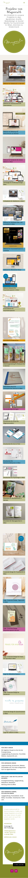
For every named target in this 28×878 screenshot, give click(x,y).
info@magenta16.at (9, 831)
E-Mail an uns (19, 864)
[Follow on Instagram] (16, 870)
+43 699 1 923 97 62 (9, 832)
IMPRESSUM (7, 837)
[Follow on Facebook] (11, 870)
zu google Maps (8, 834)
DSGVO (14, 837)
